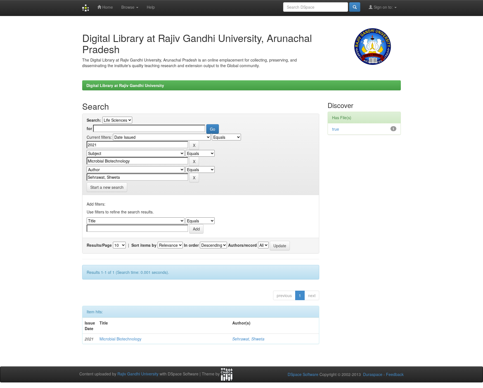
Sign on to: (383, 7)
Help (151, 7)
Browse (128, 7)
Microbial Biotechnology (120, 339)
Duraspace (372, 374)
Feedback (395, 374)
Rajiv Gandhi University (137, 374)
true (335, 129)
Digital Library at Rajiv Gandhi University (125, 85)
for (89, 128)
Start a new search (107, 187)
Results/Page (99, 245)
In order (191, 245)
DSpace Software (303, 374)
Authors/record (242, 245)
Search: (94, 120)
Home (107, 7)
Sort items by (144, 245)
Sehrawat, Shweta (248, 339)
